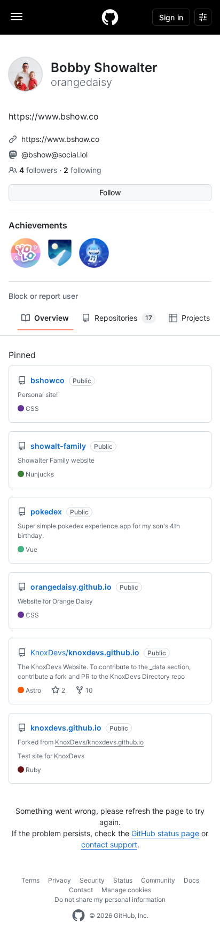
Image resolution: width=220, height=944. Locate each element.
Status (122, 880)
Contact (81, 890)
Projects (196, 317)
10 (88, 690)
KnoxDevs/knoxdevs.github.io (99, 742)
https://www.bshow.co (60, 139)
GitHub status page (165, 833)
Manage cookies (126, 890)
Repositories (123, 317)
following (82, 169)
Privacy (59, 880)
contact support (109, 844)
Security (92, 880)
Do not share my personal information (110, 899)
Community (158, 880)
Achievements (38, 225)
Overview (51, 317)
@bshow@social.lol (54, 154)
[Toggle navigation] (17, 17)
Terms (30, 880)
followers (39, 169)
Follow (110, 192)
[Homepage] (110, 17)
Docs (191, 880)
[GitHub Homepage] (78, 916)
